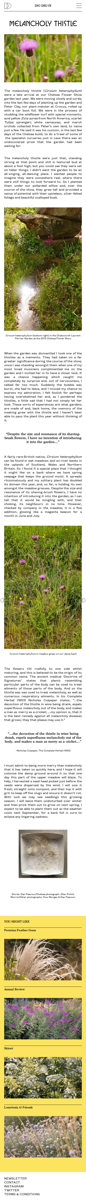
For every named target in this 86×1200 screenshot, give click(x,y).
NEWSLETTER (15, 1178)
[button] (2, 600)
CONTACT (12, 1182)
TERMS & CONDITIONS (22, 1194)
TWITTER (11, 1190)
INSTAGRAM (14, 1186)
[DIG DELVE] (18, 5)
